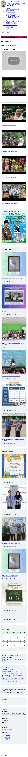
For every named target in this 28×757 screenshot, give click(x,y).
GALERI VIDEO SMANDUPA (13, 17)
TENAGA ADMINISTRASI (12, 21)
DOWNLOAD (6, 31)
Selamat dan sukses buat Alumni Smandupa (11, 681)
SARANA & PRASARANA (12, 23)
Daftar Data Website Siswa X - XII (9, 671)
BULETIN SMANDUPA (11, 12)
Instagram (8, 737)
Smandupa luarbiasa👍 (7, 701)
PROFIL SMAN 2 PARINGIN (13, 9)
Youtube (8, 738)
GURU (7, 20)
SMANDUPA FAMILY (11, 15)
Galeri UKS (8, 28)
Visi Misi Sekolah (10, 10)
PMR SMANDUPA (10, 29)
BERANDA (6, 11)
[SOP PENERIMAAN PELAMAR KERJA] (12, 692)
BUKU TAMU (6, 32)
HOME (8, 8)
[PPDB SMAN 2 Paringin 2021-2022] (14, 242)
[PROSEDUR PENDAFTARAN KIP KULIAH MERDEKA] (14, 660)
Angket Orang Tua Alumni (7, 669)
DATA (4, 19)
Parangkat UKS (9, 27)
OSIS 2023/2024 (9, 26)
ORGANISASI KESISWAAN (10, 25)
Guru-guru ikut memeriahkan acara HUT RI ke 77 (13, 673)
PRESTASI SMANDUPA (11, 14)
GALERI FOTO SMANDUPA (13, 16)
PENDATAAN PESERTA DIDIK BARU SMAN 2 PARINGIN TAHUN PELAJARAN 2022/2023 (13, 679)
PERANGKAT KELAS (11, 22)
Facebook (8, 735)
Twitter (7, 736)
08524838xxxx (9, 739)
